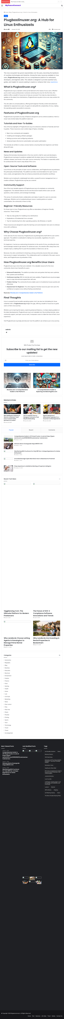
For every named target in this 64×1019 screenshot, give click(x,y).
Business (7, 668)
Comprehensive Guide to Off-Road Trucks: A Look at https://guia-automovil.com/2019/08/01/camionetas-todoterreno (34, 437)
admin (6, 29)
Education (7, 670)
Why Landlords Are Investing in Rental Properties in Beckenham (46, 640)
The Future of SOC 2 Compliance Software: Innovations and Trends (28, 1)
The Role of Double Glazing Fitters (53, 795)
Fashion (7, 678)
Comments (52, 430)
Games (53, 1016)
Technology (8, 725)
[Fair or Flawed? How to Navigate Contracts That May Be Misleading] (31, 409)
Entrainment (8, 675)
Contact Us (59, 1016)
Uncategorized (9, 733)
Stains (58, 792)
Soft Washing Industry (50, 792)
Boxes (59, 751)
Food (6, 683)
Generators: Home (49, 765)
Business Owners (49, 754)
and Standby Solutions (50, 751)
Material (53, 787)
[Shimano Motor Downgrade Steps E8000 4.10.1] (8, 446)
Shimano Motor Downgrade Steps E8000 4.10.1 (28, 444)
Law (6, 694)
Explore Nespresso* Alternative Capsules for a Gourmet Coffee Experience (51, 417)
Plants (6, 712)
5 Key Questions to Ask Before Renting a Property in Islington (32, 466)
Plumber (7, 714)
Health (6, 688)
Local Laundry (48, 779)
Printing (7, 717)
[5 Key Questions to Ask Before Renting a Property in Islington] (8, 468)
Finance (7, 681)
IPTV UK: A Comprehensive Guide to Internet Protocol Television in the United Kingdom (53, 772)
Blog (10, 12)
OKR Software (48, 790)
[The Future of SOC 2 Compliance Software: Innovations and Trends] (46, 546)
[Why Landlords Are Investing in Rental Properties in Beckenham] (46, 628)
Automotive (8, 660)
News (6, 701)
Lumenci (47, 787)
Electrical (7, 673)
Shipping (56, 790)
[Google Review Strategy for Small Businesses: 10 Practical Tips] (25, 751)
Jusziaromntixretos (49, 776)
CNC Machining (48, 757)
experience (54, 82)
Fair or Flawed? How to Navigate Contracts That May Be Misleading (31, 417)
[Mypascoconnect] (13, 5)
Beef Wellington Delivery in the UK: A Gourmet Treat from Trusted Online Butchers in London (12, 418)
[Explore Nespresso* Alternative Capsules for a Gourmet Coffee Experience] (51, 409)
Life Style (7, 696)
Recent (31, 430)
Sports (6, 720)
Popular (11, 430)
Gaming (7, 686)
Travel (6, 727)
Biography (7, 662)
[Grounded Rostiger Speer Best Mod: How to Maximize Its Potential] (8, 461)
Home (6, 12)
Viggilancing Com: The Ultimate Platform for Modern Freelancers (16, 613)
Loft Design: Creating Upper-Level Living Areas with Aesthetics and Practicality (53, 783)
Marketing (7, 699)
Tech (6, 722)
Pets (6, 707)
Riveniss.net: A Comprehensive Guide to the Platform (26, 293)
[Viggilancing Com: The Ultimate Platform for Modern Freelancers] (17, 546)
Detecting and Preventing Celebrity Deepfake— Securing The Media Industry (53, 761)
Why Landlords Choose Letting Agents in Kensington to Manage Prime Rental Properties (17, 641)
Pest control (8, 704)
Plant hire (7, 709)
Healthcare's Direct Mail (50, 768)
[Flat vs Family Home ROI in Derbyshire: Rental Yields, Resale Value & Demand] (32, 944)
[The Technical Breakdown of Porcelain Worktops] (38, 878)
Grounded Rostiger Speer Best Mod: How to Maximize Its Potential (34, 458)
